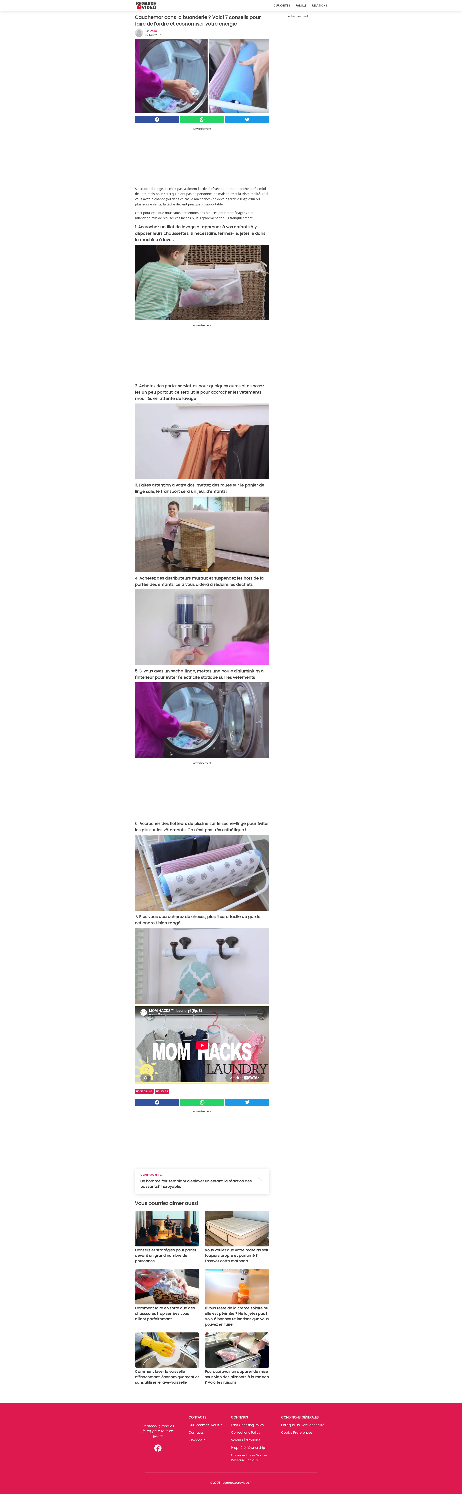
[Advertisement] (202, 156)
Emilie (153, 31)
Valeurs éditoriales (246, 1440)
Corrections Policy (245, 1432)
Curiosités (282, 5)
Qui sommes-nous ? (205, 1425)
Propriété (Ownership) (249, 1447)
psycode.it (197, 1440)
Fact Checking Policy (247, 1425)
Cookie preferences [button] (297, 1432)
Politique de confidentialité (302, 1425)
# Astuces (144, 1091)
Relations (319, 5)
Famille (300, 5)
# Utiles (162, 1091)
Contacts (196, 1432)
